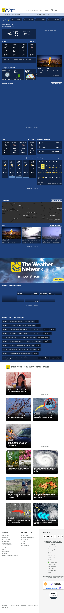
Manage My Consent (8, 547)
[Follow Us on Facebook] (44, 536)
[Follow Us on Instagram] (48, 536)
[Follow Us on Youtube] (51, 536)
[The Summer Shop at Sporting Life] (58, 298)
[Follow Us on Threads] (58, 536)
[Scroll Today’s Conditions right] (36, 74)
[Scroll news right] (60, 235)
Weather (7, 14)
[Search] (52, 10)
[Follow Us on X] (62, 536)
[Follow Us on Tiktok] (55, 536)
